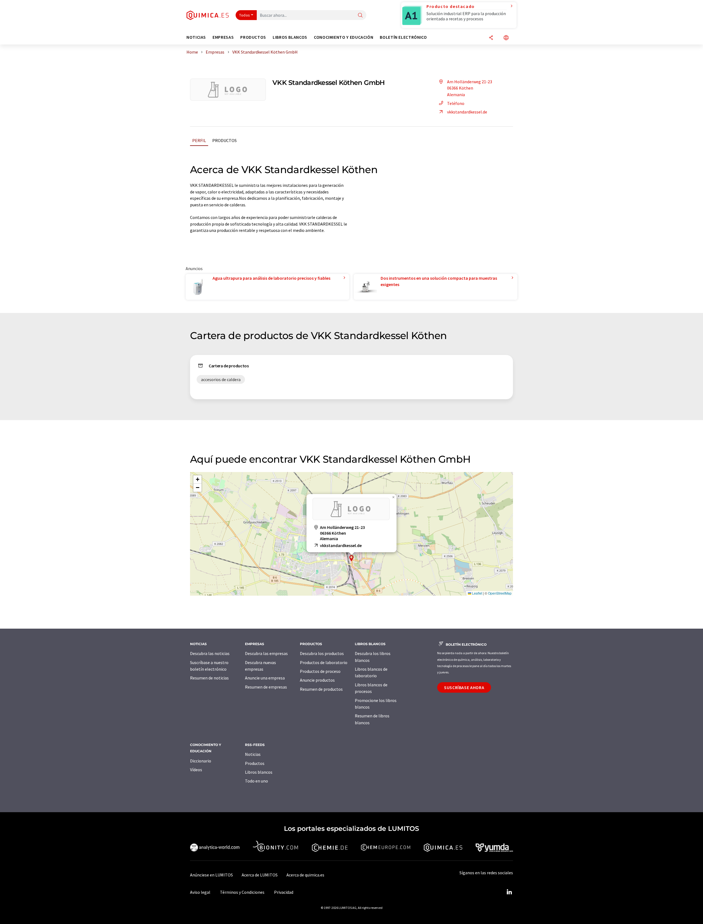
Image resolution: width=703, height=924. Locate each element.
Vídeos (196, 769)
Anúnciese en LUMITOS (211, 875)
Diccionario (200, 761)
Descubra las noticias (210, 653)
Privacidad (283, 892)
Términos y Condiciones (242, 892)
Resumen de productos (321, 689)
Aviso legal (200, 892)
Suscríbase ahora (464, 687)
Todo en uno (256, 781)
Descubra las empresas (266, 653)
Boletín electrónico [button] (403, 37)
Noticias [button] (196, 37)
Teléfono (455, 103)
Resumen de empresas (266, 687)
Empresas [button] (223, 37)
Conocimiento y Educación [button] (343, 37)
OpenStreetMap (500, 593)
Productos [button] (253, 37)
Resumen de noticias (209, 678)
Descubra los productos (322, 653)
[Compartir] (491, 38)
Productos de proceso (320, 671)
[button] (351, 558)
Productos (224, 140)
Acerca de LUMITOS (260, 875)
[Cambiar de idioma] (506, 38)
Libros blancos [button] (290, 37)
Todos (244, 15)
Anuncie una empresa (265, 678)
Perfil (199, 140)
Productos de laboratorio (323, 662)
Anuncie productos (317, 680)
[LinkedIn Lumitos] (509, 892)
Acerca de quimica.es (305, 875)
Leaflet (476, 593)
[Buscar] (360, 15)
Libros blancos (258, 772)
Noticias (253, 754)
